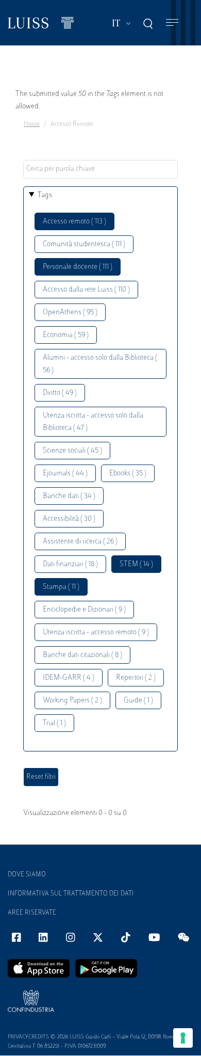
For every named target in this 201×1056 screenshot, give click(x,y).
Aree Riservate (32, 913)
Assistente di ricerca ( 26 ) (80, 542)
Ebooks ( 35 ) (127, 473)
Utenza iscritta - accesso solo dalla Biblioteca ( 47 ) (93, 422)
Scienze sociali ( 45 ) (72, 451)
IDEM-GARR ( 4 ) (68, 678)
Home (32, 124)
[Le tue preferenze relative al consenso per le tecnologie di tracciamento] (183, 1038)
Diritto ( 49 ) (60, 393)
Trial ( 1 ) (54, 723)
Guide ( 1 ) (138, 701)
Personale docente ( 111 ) (77, 267)
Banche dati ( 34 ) (69, 496)
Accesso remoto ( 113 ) (74, 222)
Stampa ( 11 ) (61, 587)
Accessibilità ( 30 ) (69, 519)
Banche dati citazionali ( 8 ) (82, 655)
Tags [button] (45, 195)
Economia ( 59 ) (66, 335)
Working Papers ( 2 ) (72, 701)
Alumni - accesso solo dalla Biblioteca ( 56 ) (100, 364)
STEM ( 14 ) (136, 564)
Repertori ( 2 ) (136, 678)
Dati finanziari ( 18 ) (70, 564)
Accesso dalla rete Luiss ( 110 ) (86, 290)
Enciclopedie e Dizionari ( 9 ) (84, 610)
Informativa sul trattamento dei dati (71, 894)
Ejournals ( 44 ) (65, 473)
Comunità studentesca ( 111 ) (84, 244)
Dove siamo (27, 875)
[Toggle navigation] (172, 23)
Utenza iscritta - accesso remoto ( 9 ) (96, 632)
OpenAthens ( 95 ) (70, 312)
